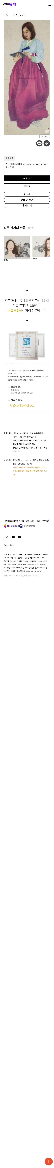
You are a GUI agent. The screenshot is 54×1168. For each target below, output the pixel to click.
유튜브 (19, 537)
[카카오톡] (39, 143)
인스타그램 (7, 537)
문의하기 (27, 178)
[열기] (49, 1161)
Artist (27, 194)
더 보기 (31, 228)
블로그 (13, 537)
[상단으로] (49, 521)
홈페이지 (27, 205)
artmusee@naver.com (30, 564)
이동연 (8, 167)
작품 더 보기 (27, 200)
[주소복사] (47, 143)
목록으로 (27, 186)
